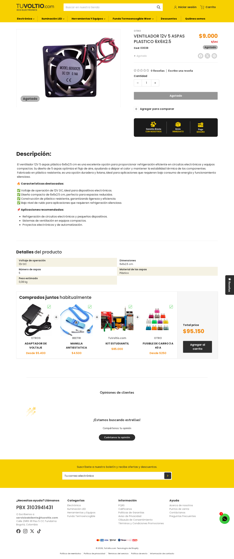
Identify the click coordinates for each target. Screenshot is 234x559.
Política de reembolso (70, 553)
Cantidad (140, 76)
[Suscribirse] (167, 475)
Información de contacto (162, 553)
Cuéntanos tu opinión (117, 437)
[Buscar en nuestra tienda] (159, 7)
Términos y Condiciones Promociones (141, 523)
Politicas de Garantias (131, 512)
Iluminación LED (76, 509)
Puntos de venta (179, 509)
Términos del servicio (118, 553)
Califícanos (125, 509)
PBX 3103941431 (34, 507)
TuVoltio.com (110, 548)
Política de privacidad (94, 553)
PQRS (121, 505)
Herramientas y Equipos (81, 512)
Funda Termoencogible (81, 516)
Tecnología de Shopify (127, 548)
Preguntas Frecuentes (182, 516)
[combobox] (113, 7)
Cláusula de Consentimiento (135, 519)
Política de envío (139, 553)
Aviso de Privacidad (129, 516)
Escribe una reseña (180, 70)
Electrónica (74, 505)
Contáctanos (177, 512)
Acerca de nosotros (181, 505)
